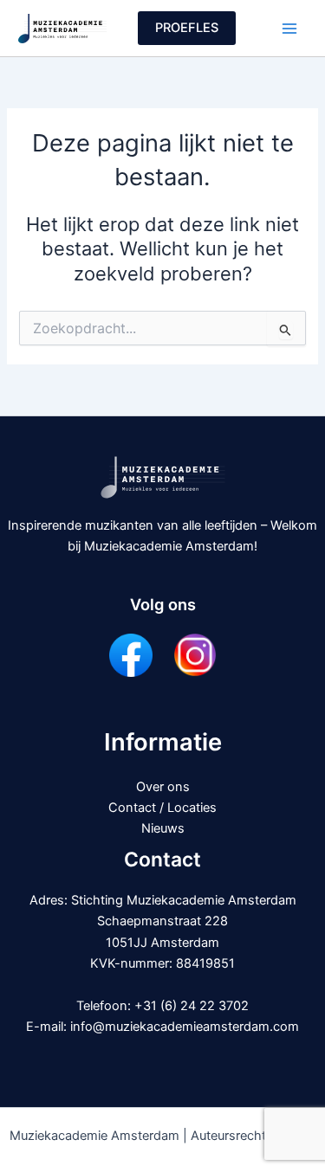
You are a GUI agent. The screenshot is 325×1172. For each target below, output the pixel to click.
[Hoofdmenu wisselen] (289, 28)
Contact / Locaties (162, 807)
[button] (187, 28)
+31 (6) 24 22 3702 (191, 1006)
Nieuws (163, 828)
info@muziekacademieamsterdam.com (184, 1026)
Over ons (163, 787)
